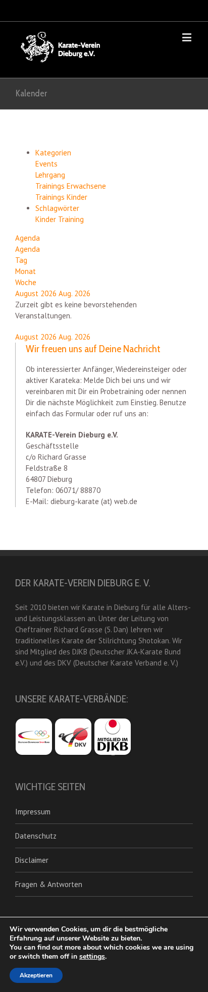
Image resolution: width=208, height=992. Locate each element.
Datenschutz (36, 836)
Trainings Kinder (61, 197)
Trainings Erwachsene (70, 186)
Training (71, 219)
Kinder (46, 219)
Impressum (32, 811)
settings (92, 956)
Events (46, 164)
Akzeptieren (36, 975)
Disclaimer (31, 860)
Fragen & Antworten (48, 884)
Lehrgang (50, 175)
